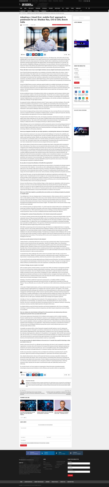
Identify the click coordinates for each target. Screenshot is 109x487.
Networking (66, 10)
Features (51, 8)
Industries (29, 11)
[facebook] (84, 0)
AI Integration (25, 372)
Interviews (38, 8)
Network (44, 467)
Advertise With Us (28, 481)
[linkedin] (87, 0)
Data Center (52, 10)
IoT (56, 10)
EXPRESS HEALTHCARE (61, 461)
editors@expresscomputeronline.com (27, 459)
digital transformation (36, 372)
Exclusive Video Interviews (80, 110)
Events (67, 8)
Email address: (70, 469)
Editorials (44, 8)
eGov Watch (31, 8)
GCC (63, 8)
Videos (72, 8)
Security (76, 10)
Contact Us (57, 467)
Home (21, 8)
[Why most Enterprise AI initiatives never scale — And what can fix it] (62, 405)
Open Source (71, 10)
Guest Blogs (57, 8)
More (81, 10)
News (25, 8)
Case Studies (36, 11)
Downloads (78, 8)
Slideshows (44, 11)
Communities (22, 11)
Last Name (76, 72)
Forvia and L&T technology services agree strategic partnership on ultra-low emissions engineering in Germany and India (32, 393)
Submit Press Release (47, 464)
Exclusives (24, 13)
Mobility (60, 10)
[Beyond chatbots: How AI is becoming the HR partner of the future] (45, 405)
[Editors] (19, 459)
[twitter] (86, 0)
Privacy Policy (55, 481)
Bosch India (30, 372)
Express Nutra (59, 464)
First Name (76, 68)
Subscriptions (70, 481)
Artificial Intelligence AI (61, 24)
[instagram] (89, 0)
